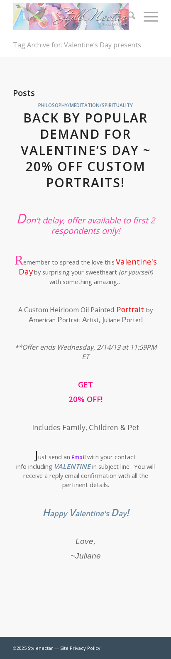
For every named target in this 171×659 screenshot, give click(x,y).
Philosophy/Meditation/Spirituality (85, 105)
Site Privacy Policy (80, 648)
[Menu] (146, 16)
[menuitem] (127, 16)
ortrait (130, 309)
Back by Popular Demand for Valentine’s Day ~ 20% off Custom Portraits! (86, 150)
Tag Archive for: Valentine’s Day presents (77, 44)
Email (78, 457)
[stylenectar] (71, 16)
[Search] (127, 16)
